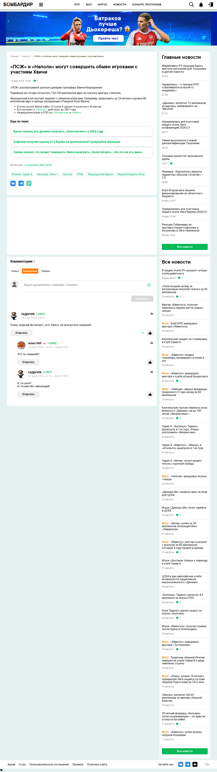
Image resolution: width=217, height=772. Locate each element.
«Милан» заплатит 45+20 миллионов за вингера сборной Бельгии (182, 697)
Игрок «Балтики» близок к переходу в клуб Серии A (185, 562)
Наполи (67, 174)
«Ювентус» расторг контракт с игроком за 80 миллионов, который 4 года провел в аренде (184, 545)
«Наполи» (41, 109)
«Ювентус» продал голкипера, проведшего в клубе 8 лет (183, 357)
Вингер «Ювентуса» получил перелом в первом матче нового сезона (182, 307)
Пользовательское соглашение (49, 764)
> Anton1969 (60, 376)
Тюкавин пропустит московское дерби (182, 157)
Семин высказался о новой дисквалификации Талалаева (181, 142)
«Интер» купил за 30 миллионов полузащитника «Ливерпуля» (179, 526)
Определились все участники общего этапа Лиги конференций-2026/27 (180, 124)
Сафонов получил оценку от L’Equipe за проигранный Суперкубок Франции (66, 141)
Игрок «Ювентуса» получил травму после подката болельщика (184, 628)
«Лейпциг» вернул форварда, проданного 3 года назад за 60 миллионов (184, 392)
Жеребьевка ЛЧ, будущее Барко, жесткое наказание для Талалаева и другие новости (184, 68)
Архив (11, 764)
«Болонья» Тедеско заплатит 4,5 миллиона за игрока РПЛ (182, 596)
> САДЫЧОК (60, 347)
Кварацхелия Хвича (100, 174)
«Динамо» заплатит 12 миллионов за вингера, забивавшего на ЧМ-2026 (184, 106)
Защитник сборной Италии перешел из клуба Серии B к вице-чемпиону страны (183, 660)
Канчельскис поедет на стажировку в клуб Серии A (185, 341)
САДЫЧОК (28, 314)
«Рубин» (76, 112)
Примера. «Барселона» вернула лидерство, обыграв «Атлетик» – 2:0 (182, 174)
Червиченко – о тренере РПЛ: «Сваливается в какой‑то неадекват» (180, 87)
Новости (26, 56)
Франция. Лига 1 (47, 174)
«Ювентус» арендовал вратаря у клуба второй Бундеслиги (185, 375)
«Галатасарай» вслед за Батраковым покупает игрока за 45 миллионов (184, 289)
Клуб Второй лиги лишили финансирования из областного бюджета (182, 193)
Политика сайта (97, 764)
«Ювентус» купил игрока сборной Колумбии (182, 734)
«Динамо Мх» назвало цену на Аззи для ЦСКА (184, 493)
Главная (14, 56)
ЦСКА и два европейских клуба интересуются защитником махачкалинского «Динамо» (182, 579)
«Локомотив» (61, 112)
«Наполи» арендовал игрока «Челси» (184, 478)
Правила (77, 764)
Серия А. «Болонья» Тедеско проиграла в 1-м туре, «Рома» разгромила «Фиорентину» (180, 429)
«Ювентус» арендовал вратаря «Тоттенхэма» (180, 643)
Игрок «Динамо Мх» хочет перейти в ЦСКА (184, 509)
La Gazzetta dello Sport (38, 165)
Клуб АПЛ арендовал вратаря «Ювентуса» (179, 325)
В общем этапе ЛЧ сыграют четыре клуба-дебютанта (184, 272)
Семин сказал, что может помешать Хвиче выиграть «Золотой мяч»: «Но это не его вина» (78, 152)
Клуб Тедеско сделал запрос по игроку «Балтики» (182, 612)
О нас (22, 764)
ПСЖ (80, 174)
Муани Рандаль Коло (131, 174)
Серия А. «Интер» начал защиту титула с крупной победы (182, 462)
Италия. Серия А (22, 174)
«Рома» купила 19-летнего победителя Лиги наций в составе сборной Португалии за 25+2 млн (183, 679)
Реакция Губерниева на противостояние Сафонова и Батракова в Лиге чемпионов (180, 227)
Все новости (185, 246)
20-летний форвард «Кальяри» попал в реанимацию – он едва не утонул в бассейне (183, 716)
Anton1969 (35, 343)
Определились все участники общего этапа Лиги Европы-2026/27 (184, 210)
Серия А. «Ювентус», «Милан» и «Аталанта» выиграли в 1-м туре (182, 447)
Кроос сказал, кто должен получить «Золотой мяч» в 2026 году (58, 131)
